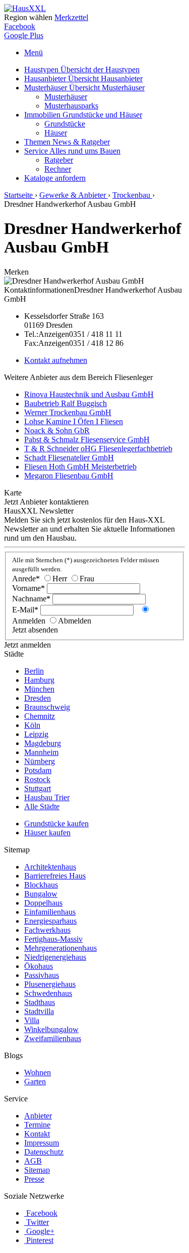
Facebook (19, 26)
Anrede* (26, 578)
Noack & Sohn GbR (57, 430)
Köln (32, 725)
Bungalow (40, 894)
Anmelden (28, 620)
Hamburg (39, 680)
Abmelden (74, 620)
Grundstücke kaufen (56, 823)
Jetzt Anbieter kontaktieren (46, 501)
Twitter (37, 1222)
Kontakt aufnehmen (55, 360)
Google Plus (23, 35)
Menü (33, 52)
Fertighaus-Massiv (53, 939)
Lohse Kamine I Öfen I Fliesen (73, 421)
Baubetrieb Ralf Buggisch (65, 403)
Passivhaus (41, 975)
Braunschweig (47, 707)
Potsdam (37, 770)
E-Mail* (25, 609)
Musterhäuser (84, 87)
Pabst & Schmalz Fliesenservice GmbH (87, 439)
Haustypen (82, 69)
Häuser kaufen (47, 832)
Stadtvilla (39, 1011)
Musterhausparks (71, 105)
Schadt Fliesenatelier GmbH (69, 457)
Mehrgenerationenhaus (60, 948)
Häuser (55, 133)
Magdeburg (42, 743)
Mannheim (41, 752)
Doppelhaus (43, 903)
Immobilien (83, 114)
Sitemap (37, 1170)
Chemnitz (39, 716)
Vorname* (28, 588)
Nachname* (31, 598)
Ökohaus (38, 966)
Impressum (41, 1143)
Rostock (37, 779)
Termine (37, 1124)
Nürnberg (39, 761)
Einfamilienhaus (50, 912)
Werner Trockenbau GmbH (67, 412)
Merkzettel (71, 17)
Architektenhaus (50, 866)
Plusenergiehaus (50, 984)
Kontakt (37, 1134)
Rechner (57, 169)
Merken (16, 272)
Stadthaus (39, 1002)
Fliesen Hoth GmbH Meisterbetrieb (80, 466)
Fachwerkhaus (47, 930)
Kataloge (55, 178)
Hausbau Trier (47, 797)
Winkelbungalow (51, 1029)
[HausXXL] (25, 8)
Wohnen (37, 1072)
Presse (34, 1179)
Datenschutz (44, 1152)
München (39, 689)
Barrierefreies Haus (55, 875)
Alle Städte (41, 806)
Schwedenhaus (48, 993)
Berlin (34, 671)
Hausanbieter (83, 78)
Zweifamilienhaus (52, 1038)
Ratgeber (58, 160)
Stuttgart (37, 788)
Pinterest (39, 1240)
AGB (33, 1161)
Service (72, 151)
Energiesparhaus (50, 921)
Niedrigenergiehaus (55, 957)
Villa (31, 1020)
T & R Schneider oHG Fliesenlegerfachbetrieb (98, 448)
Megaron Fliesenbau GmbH (68, 475)
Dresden (37, 698)
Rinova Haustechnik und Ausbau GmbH (89, 394)
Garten (35, 1081)
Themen (67, 142)
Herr (59, 578)
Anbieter (38, 1115)
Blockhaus (41, 885)
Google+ (40, 1231)
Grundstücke (64, 123)
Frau (87, 578)
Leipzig (36, 734)
